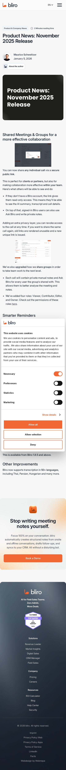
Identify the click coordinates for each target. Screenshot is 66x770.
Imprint (33, 733)
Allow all (33, 424)
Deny (33, 444)
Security (33, 710)
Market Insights (33, 649)
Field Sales (33, 662)
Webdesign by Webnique (33, 760)
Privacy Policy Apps (33, 742)
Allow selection (33, 434)
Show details (49, 414)
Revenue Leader (33, 644)
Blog (33, 700)
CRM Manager (33, 658)
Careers (33, 681)
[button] (50, 4)
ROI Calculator (33, 696)
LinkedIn (33, 751)
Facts (33, 756)
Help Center (33, 705)
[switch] (58, 383)
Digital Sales (33, 653)
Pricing (33, 677)
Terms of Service (33, 746)
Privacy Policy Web (33, 737)
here (14, 303)
